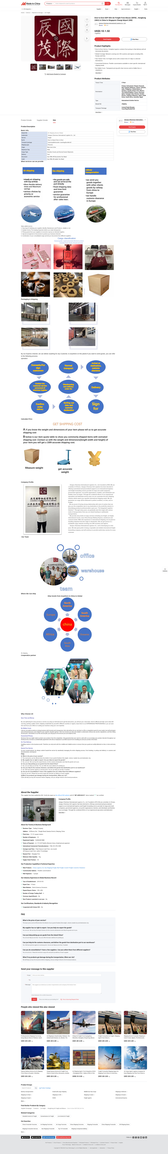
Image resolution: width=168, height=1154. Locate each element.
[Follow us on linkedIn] (146, 1137)
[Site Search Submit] (108, 3)
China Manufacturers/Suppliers (70, 1142)
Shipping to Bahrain (120, 1091)
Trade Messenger (48, 1137)
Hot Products (48, 1142)
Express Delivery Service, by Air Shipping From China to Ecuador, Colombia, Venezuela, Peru (31, 1073)
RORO (54, 1098)
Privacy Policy (110, 1148)
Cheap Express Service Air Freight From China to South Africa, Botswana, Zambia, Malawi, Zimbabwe (58, 1073)
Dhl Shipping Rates (124, 1124)
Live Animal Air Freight (64, 1116)
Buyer (106, 9)
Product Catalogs (46, 1088)
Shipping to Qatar (89, 1095)
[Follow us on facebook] (133, 1137)
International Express (121, 1098)
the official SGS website (62, 795)
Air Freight (47, 12)
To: (30, 980)
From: (29, 975)
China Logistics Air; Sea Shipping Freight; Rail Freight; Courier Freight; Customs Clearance (59, 868)
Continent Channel (104, 1142)
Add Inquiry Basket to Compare (56, 74)
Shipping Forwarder (92, 1124)
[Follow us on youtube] (141, 1137)
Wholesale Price (94, 1142)
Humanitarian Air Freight (47, 1116)
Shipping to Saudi (25, 1098)
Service (28, 12)
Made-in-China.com (76, 1144)
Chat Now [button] (135, 39)
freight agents (88, 1098)
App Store (25, 1137)
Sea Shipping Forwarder (47, 1128)
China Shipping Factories (77, 1124)
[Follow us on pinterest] (143, 1137)
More (22, 1132)
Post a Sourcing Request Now (70, 999)
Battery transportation (27, 1091)
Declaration (102, 1148)
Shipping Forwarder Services (30, 1128)
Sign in (145, 4)
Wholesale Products (84, 1142)
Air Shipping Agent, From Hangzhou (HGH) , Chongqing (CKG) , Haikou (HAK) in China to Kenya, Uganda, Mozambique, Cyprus (84, 1073)
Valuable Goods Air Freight (29, 1116)
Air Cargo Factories (61, 1124)
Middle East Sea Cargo (90, 1091)
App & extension (125, 9)
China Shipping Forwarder (109, 1124)
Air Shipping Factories (46, 1124)
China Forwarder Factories (29, 1124)
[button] (102, 3)
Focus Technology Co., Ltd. (71, 1148)
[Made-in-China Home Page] (30, 3)
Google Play (36, 1137)
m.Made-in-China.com (88, 1144)
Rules (145, 9)
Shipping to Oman (26, 1095)
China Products (57, 1142)
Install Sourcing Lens (64, 1137)
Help (116, 9)
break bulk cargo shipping (59, 1091)
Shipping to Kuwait (120, 1095)
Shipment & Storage (37, 12)
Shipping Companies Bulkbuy (79, 1128)
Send (34, 999)
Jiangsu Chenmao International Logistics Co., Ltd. (112, 23)
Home (22, 12)
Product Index (114, 1142)
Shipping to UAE (56, 1095)
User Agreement (93, 1148)
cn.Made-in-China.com (100, 1144)
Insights (121, 1142)
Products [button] (49, 3)
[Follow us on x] (136, 1137)
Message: (28, 984)
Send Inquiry (107, 39)
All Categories (27, 9)
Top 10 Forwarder (63, 1128)
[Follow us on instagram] (138, 1137)
